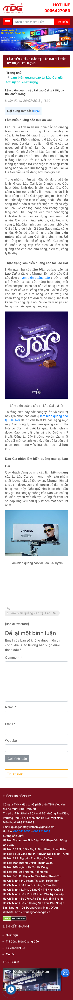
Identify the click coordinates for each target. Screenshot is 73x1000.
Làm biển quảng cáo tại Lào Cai (33, 613)
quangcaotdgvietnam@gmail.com (32, 826)
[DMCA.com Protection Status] (36, 918)
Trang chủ (14, 73)
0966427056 (22, 831)
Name (10, 707)
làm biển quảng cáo (35, 277)
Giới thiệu (12, 935)
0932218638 (41, 831)
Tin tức (10, 954)
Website (11, 740)
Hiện (36, 110)
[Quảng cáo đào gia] (36, 39)
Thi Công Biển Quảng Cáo (22, 941)
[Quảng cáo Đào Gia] (13, 8)
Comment (13, 657)
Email (10, 724)
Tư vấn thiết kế (15, 948)
